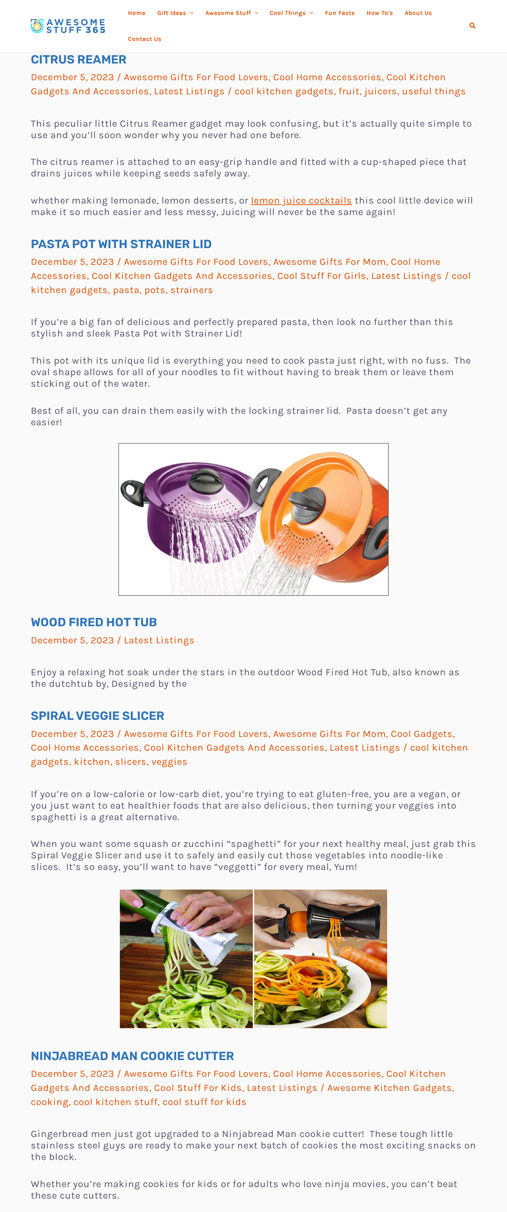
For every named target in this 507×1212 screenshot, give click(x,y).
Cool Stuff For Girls (321, 276)
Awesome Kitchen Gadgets (389, 1088)
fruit (349, 91)
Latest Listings (189, 91)
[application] (190, 13)
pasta (126, 290)
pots (155, 290)
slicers (131, 761)
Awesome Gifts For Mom (329, 261)
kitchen (92, 761)
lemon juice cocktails (301, 200)
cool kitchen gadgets (284, 91)
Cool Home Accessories (327, 77)
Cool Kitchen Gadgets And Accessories (182, 276)
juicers (380, 91)
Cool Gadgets (422, 734)
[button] (473, 26)
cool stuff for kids (205, 1102)
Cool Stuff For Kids (198, 1088)
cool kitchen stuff (115, 1102)
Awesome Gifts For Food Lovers (196, 77)
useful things (434, 91)
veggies (169, 761)
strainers (191, 290)
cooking (50, 1102)
